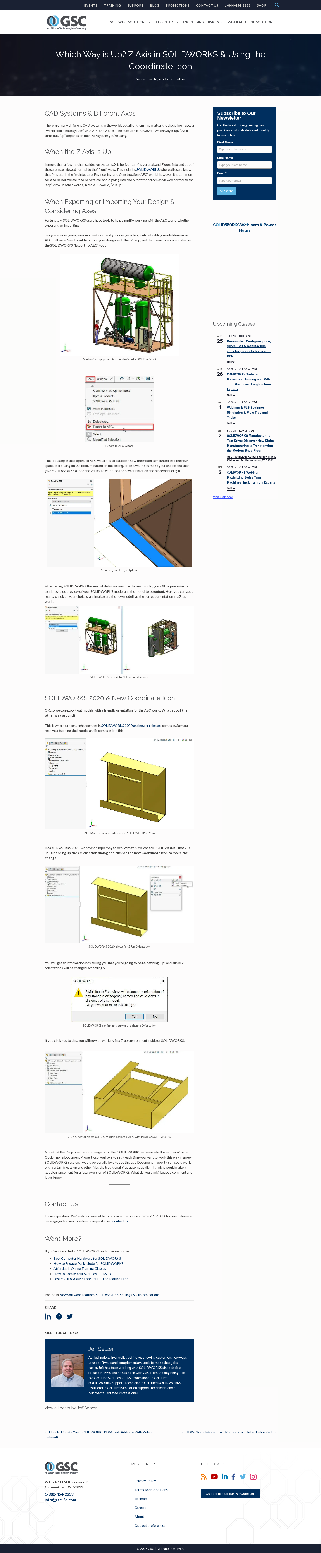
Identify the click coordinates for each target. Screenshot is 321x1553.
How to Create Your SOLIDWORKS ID (82, 1273)
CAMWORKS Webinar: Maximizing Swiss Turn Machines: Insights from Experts (251, 477)
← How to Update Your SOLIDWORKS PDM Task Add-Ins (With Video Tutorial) (98, 1434)
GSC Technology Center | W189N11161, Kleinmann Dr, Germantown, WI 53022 (251, 458)
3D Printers (164, 22)
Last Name (225, 157)
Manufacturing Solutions (250, 22)
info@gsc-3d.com (60, 1500)
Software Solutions (128, 22)
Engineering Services (201, 22)
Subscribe (227, 191)
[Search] (275, 5)
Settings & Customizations (139, 1294)
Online (231, 362)
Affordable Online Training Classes (80, 1268)
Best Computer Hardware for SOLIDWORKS (87, 1258)
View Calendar (223, 497)
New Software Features (77, 1294)
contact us (120, 1221)
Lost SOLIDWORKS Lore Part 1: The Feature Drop (91, 1279)
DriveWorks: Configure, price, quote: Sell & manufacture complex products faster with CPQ (249, 348)
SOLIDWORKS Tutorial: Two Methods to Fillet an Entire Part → (228, 1432)
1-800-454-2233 (59, 1494)
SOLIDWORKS (147, 169)
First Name (225, 142)
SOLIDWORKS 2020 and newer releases (131, 725)
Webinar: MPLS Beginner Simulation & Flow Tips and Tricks (247, 412)
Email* (221, 173)
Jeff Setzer (177, 79)
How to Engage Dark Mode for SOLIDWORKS (88, 1263)
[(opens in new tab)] (244, 261)
